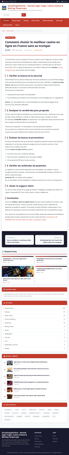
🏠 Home (6, 20)
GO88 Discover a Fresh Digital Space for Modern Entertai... (30, 389)
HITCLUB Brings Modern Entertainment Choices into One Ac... (32, 368)
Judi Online (8, 419)
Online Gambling (48, 20)
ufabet (50, 409)
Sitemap (55, 441)
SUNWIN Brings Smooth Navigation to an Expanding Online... (32, 382)
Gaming (26, 20)
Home (3, 31)
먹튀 (54, 416)
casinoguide (36, 416)
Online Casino (16, 20)
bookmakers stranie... (35, 413)
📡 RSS (58, 1)
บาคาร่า (24, 409)
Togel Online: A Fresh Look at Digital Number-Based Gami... (31, 362)
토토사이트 (15, 413)
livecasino (42, 409)
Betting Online (7, 25)
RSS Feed (55, 439)
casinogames (9, 409)
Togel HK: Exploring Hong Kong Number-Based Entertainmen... (32, 375)
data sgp (24, 413)
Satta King (59, 20)
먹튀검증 (7, 413)
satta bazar (55, 413)
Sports (17, 25)
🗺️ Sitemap (64, 1)
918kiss (57, 409)
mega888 (19, 416)
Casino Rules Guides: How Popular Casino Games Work (29, 395)
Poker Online (35, 20)
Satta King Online (9, 416)
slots (17, 409)
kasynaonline (46, 416)
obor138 (27, 416)
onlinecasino (32, 409)
